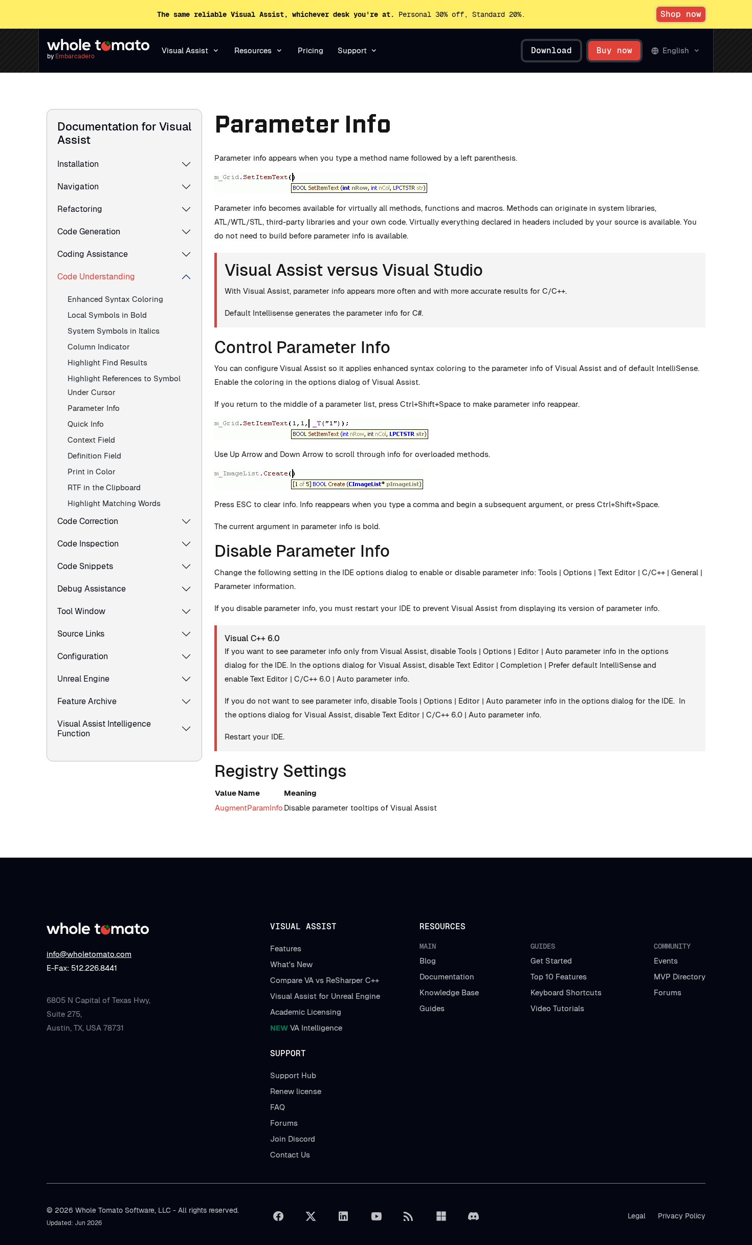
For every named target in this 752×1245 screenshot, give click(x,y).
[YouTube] (376, 1216)
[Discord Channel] (474, 1216)
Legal (637, 1215)
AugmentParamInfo (249, 808)
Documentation (446, 976)
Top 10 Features (558, 976)
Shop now (680, 14)
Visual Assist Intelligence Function (104, 728)
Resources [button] (253, 50)
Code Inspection (88, 543)
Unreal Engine (83, 678)
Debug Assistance (91, 588)
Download (551, 50)
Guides (432, 1008)
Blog (427, 961)
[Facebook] (278, 1216)
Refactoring (79, 209)
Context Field (91, 440)
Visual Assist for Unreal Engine (325, 996)
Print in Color (92, 471)
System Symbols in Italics (114, 331)
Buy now (614, 50)
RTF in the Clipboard (104, 487)
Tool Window (81, 611)
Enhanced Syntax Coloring (115, 299)
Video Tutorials (557, 1008)
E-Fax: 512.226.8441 (82, 968)
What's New (291, 964)
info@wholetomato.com (89, 954)
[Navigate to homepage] (98, 45)
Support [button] (352, 50)
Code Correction (87, 521)
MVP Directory (679, 976)
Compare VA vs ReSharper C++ (324, 980)
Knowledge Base (449, 992)
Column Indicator (99, 347)
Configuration (82, 656)
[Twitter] (311, 1216)
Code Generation (88, 231)
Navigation (78, 186)
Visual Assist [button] (185, 50)
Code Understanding (96, 276)
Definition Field (94, 456)
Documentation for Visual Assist (124, 133)
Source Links (80, 633)
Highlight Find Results (107, 362)
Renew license (295, 1091)
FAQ (277, 1107)
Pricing (310, 50)
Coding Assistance (92, 254)
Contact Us (290, 1155)
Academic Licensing (305, 1012)
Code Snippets (85, 566)
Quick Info (86, 424)
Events (666, 961)
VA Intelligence (306, 1028)
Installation (78, 164)
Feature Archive (87, 701)
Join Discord (292, 1139)
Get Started (551, 961)
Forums (667, 992)
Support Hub (293, 1075)
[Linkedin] (343, 1216)
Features (285, 948)
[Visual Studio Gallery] (441, 1216)
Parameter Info (94, 408)
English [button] (675, 50)
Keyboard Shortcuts (566, 992)
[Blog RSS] (409, 1216)
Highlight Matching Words (114, 503)
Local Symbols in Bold (107, 315)
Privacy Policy (681, 1215)
